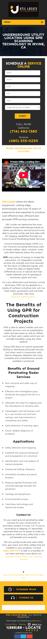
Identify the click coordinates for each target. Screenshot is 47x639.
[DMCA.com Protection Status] (35, 624)
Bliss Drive (36, 621)
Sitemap (22, 624)
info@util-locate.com (23, 633)
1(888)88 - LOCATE (23, 628)
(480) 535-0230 (23, 141)
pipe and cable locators (23, 297)
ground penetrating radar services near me (23, 576)
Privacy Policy (11, 624)
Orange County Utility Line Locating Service (23, 558)
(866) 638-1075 (11, 551)
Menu (7, 22)
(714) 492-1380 (23, 131)
